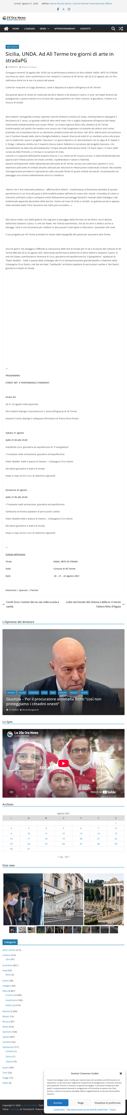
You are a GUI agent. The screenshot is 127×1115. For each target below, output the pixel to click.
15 (116, 833)
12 (63, 833)
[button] (120, 1073)
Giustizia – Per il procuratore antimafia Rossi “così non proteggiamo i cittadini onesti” (53, 701)
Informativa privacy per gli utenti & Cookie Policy (87, 1109)
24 (28, 843)
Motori (5, 1016)
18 (46, 838)
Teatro (9, 1061)
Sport (5, 1067)
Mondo (6, 1011)
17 (28, 838)
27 (81, 843)
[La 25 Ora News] (6, 28)
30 (11, 848)
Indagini (6, 985)
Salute (5, 1036)
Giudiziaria (33, 693)
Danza (9, 1056)
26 (63, 843)
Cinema (9, 1051)
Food (4, 970)
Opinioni (62, 693)
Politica (73, 693)
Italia (44, 693)
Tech (4, 1072)
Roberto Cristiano (29, 67)
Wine (8, 974)
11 (46, 833)
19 (63, 838)
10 (28, 833)
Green (5, 980)
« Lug (60, 856)
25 (46, 843)
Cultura (22, 693)
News (43, 28)
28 (98, 843)
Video (5, 1082)
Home (15, 28)
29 (116, 843)
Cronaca (11, 693)
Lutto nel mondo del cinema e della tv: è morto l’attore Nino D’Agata (93, 604)
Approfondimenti (64, 28)
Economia (7, 965)
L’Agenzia (29, 28)
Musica (6, 1021)
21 (98, 838)
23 (11, 843)
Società (84, 693)
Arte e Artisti (12, 47)
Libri (8, 959)
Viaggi (5, 1077)
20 (81, 838)
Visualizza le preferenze (108, 1102)
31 (28, 848)
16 (11, 838)
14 (98, 833)
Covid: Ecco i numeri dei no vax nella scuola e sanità (32, 604)
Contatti (85, 28)
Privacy (113, 1109)
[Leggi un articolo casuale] (121, 28)
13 (81, 833)
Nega (81, 1102)
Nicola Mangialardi (30, 709)
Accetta (58, 1102)
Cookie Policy (59, 1109)
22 (116, 838)
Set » (67, 856)
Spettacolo (7, 1047)
